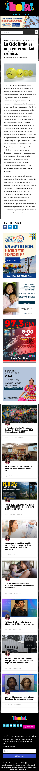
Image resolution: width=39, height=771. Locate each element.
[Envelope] (21, 725)
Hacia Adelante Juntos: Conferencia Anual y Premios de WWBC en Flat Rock (18, 468)
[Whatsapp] (18, 725)
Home (5, 40)
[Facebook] (4, 725)
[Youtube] (14, 725)
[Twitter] (11, 725)
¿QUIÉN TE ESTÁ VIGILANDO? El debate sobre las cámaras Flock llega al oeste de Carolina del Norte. (19, 506)
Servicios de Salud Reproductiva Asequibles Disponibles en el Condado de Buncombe (19, 585)
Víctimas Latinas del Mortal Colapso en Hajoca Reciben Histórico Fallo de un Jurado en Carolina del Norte (19, 660)
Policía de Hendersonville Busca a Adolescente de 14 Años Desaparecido (19, 623)
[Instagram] (7, 725)
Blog (9, 40)
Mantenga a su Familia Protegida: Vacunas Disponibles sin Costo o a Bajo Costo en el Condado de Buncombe (18, 546)
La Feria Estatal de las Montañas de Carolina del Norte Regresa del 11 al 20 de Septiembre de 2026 (19, 430)
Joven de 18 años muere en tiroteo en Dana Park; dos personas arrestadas (19, 698)
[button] (36, 32)
